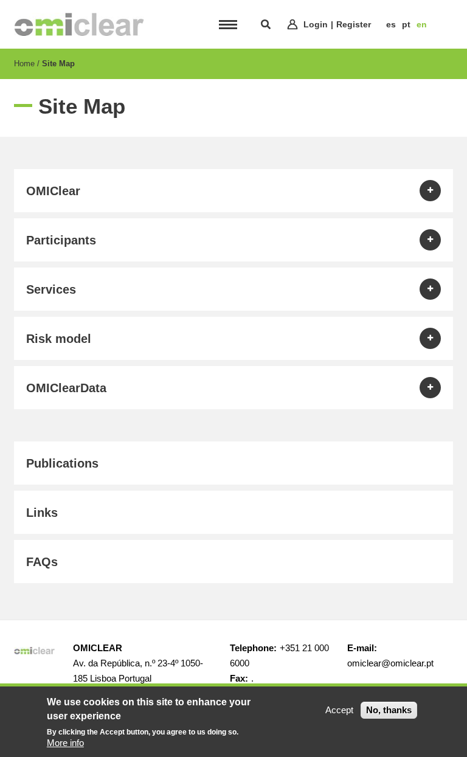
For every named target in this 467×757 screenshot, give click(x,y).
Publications (62, 463)
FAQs (42, 562)
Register (353, 24)
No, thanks (389, 710)
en (422, 24)
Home (24, 63)
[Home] (79, 24)
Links (42, 512)
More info (65, 743)
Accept (339, 710)
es (391, 24)
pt (406, 24)
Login (315, 24)
